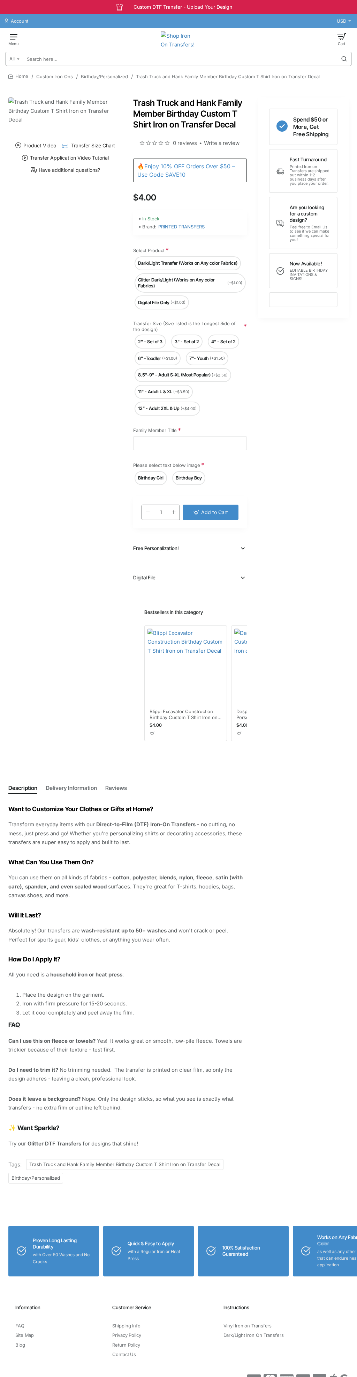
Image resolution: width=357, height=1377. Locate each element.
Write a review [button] (222, 143)
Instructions (236, 1307)
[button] (210, 512)
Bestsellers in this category (173, 612)
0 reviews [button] (185, 143)
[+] (174, 512)
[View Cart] (342, 39)
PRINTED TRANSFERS (181, 226)
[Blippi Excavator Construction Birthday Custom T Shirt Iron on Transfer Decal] (185, 667)
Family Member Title (155, 430)
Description (22, 787)
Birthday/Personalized (104, 76)
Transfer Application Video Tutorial (69, 158)
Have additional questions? (69, 170)
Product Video (39, 145)
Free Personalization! (156, 548)
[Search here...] (344, 59)
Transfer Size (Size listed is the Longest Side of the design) (184, 326)
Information (27, 1307)
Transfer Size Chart (93, 145)
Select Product (149, 250)
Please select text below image (166, 465)
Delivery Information (71, 787)
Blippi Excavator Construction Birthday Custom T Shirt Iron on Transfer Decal (184, 715)
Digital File (144, 577)
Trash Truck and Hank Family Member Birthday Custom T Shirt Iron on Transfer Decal (124, 1164)
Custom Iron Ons (54, 76)
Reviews (116, 787)
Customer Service (131, 1307)
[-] (148, 512)
